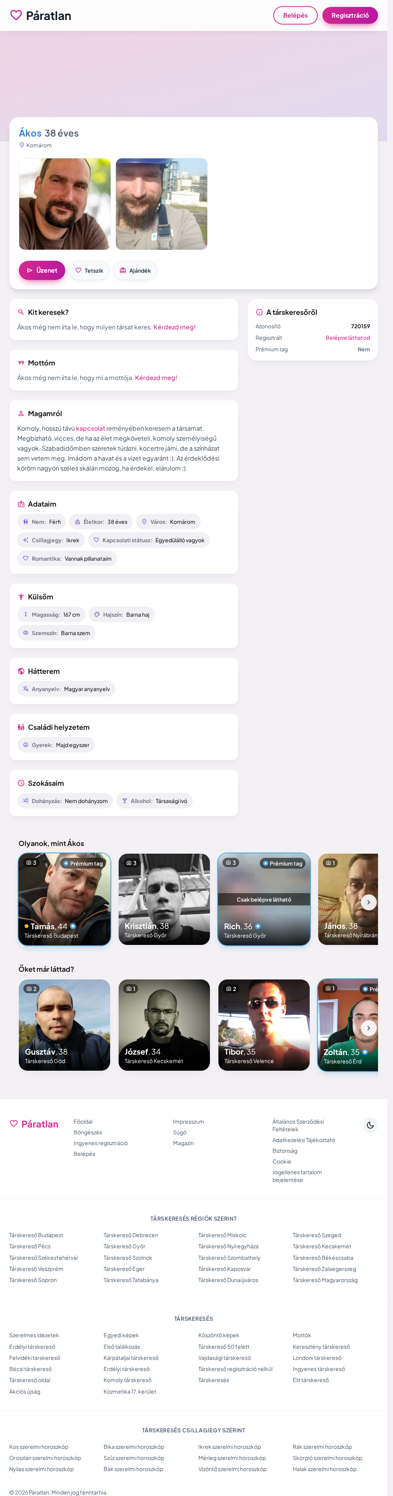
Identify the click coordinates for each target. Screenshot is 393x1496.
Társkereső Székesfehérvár (43, 1257)
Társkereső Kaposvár (224, 1268)
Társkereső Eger (124, 1268)
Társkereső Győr (124, 1246)
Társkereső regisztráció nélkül (235, 1368)
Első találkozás (122, 1346)
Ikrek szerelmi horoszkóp (229, 1446)
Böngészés (88, 1132)
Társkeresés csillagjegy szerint (193, 1430)
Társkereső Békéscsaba (323, 1257)
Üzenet (42, 270)
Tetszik (89, 270)
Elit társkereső (311, 1379)
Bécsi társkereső (30, 1368)
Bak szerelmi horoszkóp (133, 1468)
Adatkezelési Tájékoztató (303, 1139)
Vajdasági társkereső (224, 1357)
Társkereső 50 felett (223, 1346)
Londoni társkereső (317, 1357)
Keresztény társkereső (321, 1346)
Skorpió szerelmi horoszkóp (327, 1457)
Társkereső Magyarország (325, 1279)
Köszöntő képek (218, 1334)
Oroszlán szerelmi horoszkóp (45, 1457)
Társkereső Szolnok (128, 1257)
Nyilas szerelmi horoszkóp (41, 1468)
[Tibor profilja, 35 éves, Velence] (264, 1025)
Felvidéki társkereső (34, 1357)
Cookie (281, 1161)
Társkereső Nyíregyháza (228, 1246)
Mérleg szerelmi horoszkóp (232, 1457)
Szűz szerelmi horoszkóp (134, 1457)
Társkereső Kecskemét (322, 1246)
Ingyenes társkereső (319, 1368)
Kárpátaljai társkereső (131, 1357)
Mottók (302, 1334)
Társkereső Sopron (33, 1279)
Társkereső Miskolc (222, 1234)
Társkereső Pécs (30, 1246)
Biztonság (284, 1150)
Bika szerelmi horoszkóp (134, 1446)
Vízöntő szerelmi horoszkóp (232, 1468)
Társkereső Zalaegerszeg (324, 1268)
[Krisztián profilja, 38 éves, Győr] (164, 899)
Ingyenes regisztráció (101, 1142)
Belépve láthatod (348, 337)
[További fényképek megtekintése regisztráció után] (65, 204)
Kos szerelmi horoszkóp (38, 1446)
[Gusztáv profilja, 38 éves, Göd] (64, 1025)
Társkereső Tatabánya (131, 1279)
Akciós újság (24, 1391)
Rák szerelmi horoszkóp (322, 1446)
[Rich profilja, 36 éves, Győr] (264, 899)
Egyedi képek (121, 1334)
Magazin (183, 1142)
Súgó (180, 1132)
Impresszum (188, 1121)
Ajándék (135, 270)
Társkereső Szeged (317, 1234)
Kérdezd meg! (175, 327)
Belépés (295, 15)
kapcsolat (90, 428)
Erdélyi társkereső (32, 1346)
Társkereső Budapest (36, 1234)
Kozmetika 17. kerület (130, 1391)
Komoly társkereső (128, 1379)
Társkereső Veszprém (36, 1268)
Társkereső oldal (29, 1379)
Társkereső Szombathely (229, 1257)
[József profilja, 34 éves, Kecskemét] (164, 1025)
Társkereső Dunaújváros (228, 1279)
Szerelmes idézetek (34, 1334)
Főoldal (83, 1121)
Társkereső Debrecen (131, 1234)
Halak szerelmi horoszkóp (325, 1468)
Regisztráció (350, 15)
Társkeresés (213, 1379)
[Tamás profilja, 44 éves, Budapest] (64, 899)
